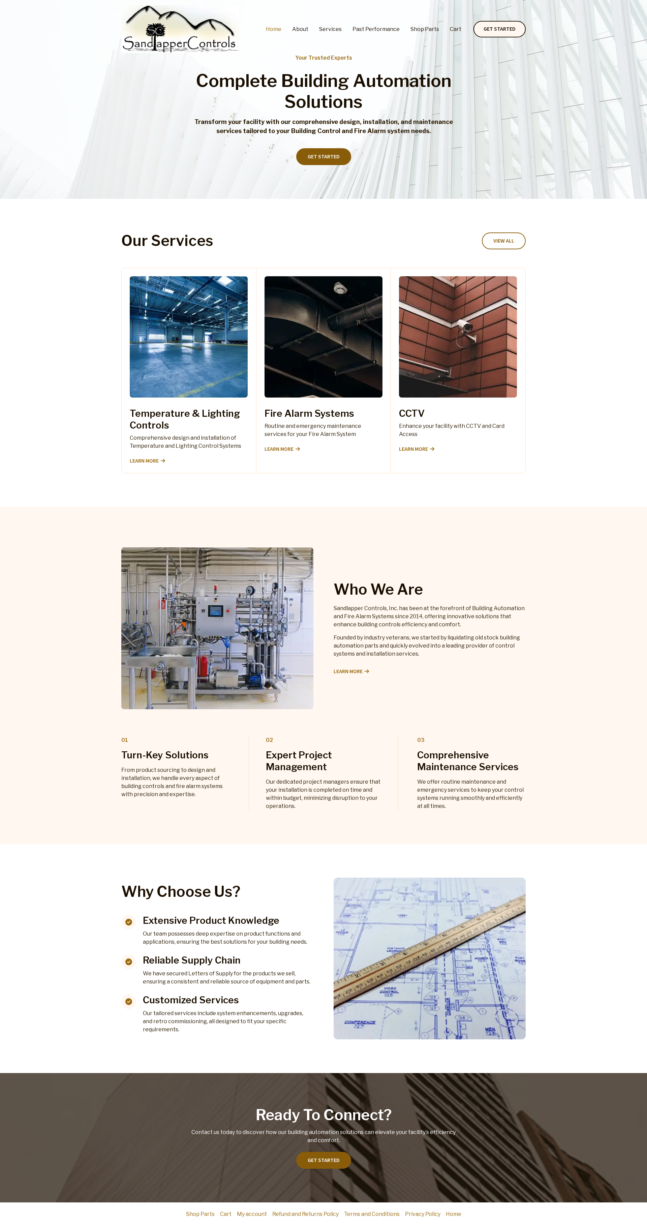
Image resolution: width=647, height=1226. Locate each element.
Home (273, 29)
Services (330, 29)
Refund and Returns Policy (305, 1214)
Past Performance (376, 29)
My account (252, 1214)
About (300, 29)
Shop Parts (424, 29)
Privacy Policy (422, 1214)
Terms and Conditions (372, 1214)
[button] (499, 29)
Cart (455, 29)
